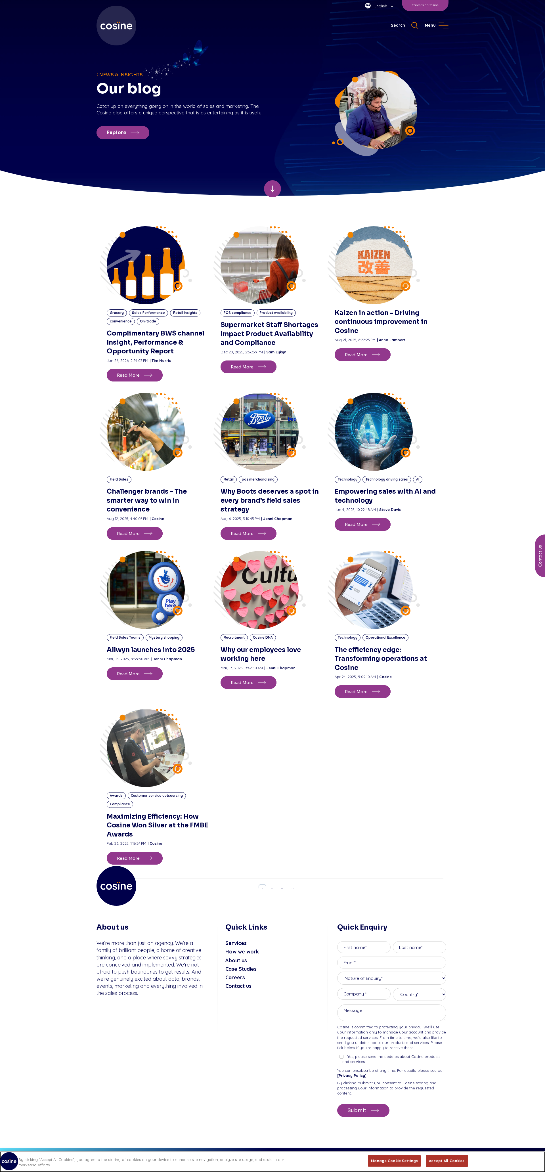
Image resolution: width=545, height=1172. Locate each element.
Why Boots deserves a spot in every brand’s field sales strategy (270, 500)
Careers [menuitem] (235, 977)
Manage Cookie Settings (394, 1160)
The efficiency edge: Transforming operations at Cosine (381, 659)
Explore (116, 133)
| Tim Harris (160, 360)
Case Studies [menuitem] (241, 969)
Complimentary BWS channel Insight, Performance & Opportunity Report (155, 342)
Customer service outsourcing (157, 795)
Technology (347, 479)
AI (417, 479)
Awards (116, 795)
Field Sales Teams (125, 637)
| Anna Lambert (391, 339)
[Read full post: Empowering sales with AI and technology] (386, 432)
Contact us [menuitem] (238, 986)
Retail (229, 479)
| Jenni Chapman (276, 518)
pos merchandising (258, 479)
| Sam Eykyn (275, 352)
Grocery (117, 313)
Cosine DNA (263, 637)
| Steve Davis (389, 509)
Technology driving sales (387, 479)
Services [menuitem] (236, 943)
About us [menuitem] (236, 960)
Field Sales (119, 479)
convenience (121, 321)
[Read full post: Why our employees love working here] (272, 590)
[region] (272, 1161)
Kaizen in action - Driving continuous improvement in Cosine (381, 322)
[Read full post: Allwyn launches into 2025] (158, 590)
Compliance (120, 804)
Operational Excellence (385, 637)
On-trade (148, 321)
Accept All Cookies (446, 1160)
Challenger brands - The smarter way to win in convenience (147, 500)
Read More (128, 375)
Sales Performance (148, 313)
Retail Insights (185, 313)
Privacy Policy (352, 1075)
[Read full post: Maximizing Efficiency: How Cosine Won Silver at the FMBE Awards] (158, 748)
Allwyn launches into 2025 (151, 650)
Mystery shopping (164, 637)
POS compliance (237, 313)
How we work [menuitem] (242, 951)
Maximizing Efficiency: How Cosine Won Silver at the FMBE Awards (157, 825)
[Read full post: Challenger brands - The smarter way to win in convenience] (158, 432)
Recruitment (234, 637)
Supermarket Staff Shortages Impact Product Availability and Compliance (269, 334)
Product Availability (276, 313)
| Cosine (157, 518)
